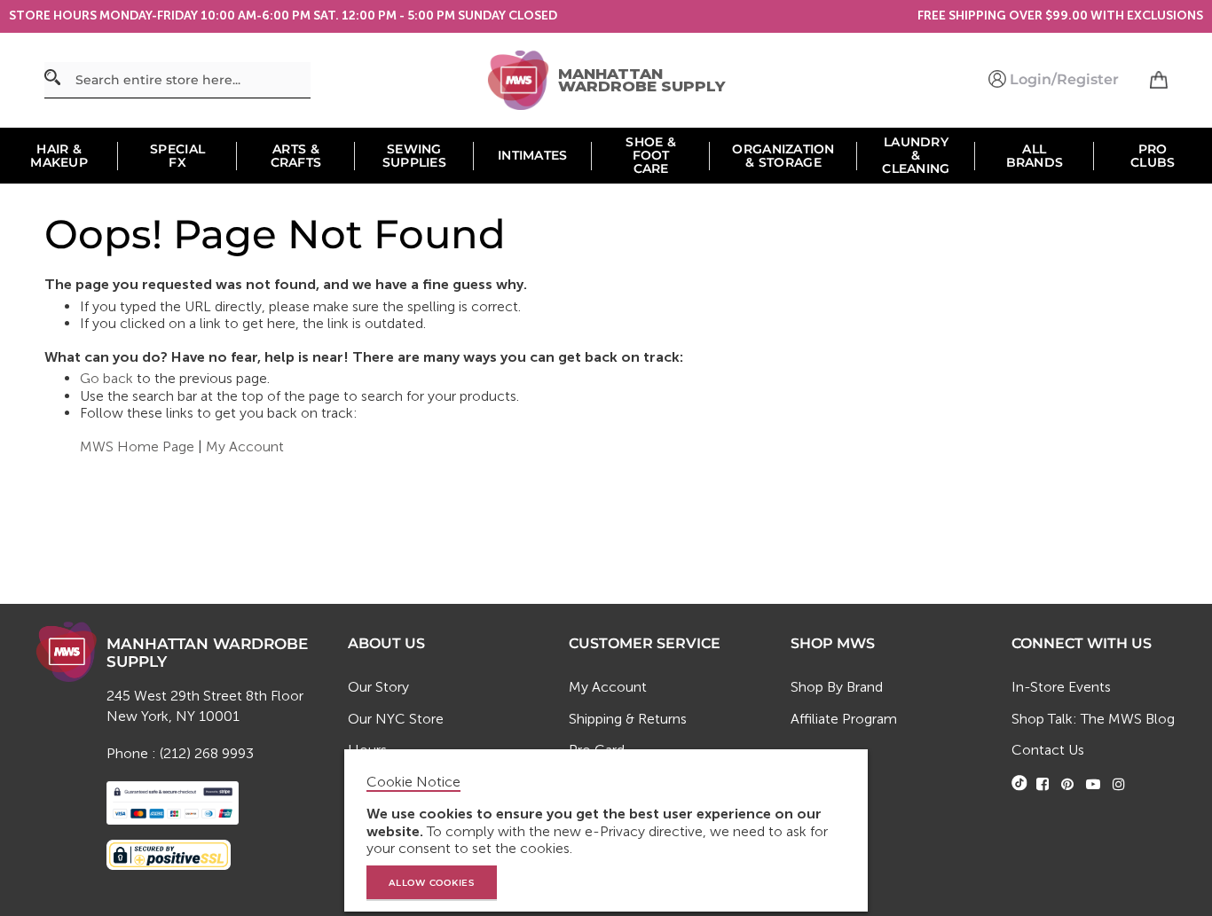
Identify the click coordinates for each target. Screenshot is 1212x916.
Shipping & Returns (628, 718)
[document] (608, 830)
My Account (245, 446)
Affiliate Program (844, 718)
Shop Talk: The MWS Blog (1093, 718)
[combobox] (177, 80)
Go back (106, 378)
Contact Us (1047, 749)
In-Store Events (1061, 686)
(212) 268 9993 (207, 753)
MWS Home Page (137, 446)
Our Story (378, 686)
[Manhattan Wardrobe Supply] (522, 81)
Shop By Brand (837, 686)
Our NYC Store (396, 718)
